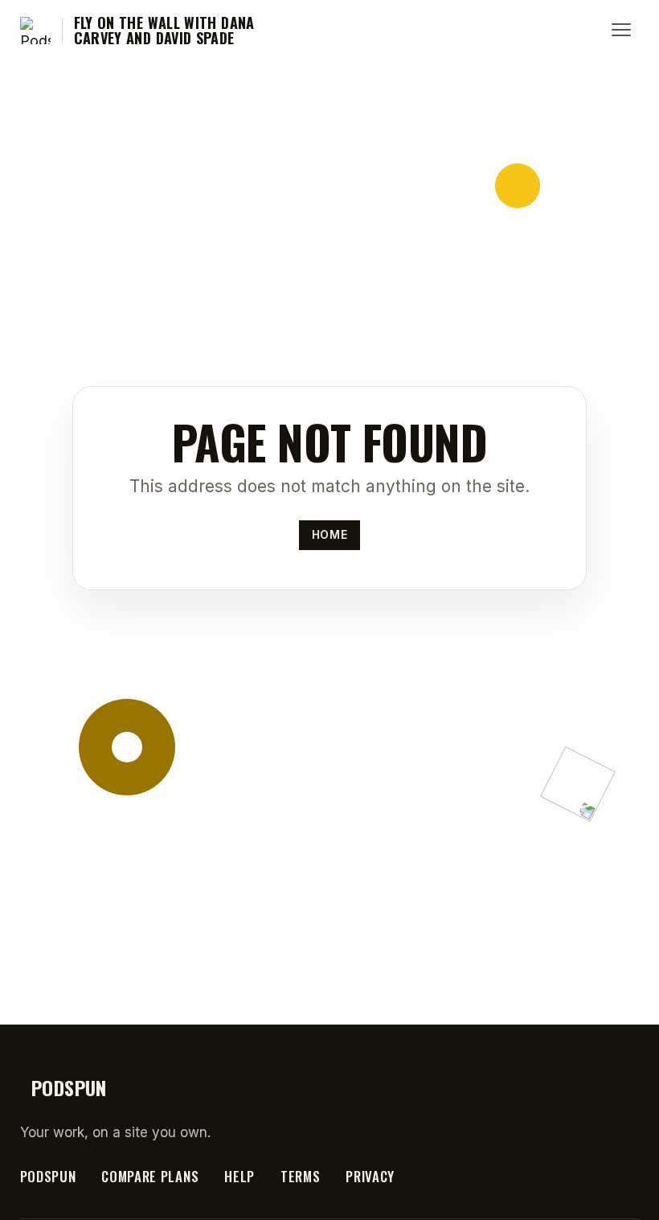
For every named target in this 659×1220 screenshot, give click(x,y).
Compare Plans (150, 1176)
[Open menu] (621, 30)
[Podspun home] (35, 30)
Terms (300, 1176)
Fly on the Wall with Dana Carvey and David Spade (164, 31)
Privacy (370, 1176)
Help (239, 1176)
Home (329, 534)
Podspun (48, 1176)
